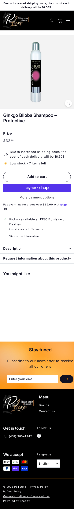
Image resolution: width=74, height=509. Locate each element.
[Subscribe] (66, 379)
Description (13, 248)
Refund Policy (12, 491)
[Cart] (60, 20)
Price (7, 133)
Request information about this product (36, 258)
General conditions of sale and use (26, 496)
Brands (44, 405)
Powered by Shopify (16, 500)
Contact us (47, 411)
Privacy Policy (39, 486)
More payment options (37, 197)
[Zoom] (68, 103)
